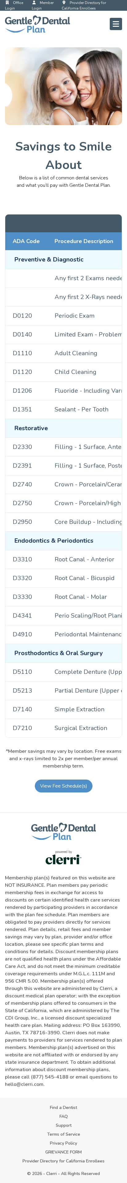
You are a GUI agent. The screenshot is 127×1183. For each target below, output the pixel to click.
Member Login (43, 5)
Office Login (14, 5)
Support (64, 1125)
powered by (63, 852)
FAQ (63, 1116)
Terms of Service (63, 1134)
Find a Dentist (63, 1107)
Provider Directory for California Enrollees (84, 5)
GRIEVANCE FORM (63, 1152)
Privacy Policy (63, 1143)
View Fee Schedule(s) (63, 786)
